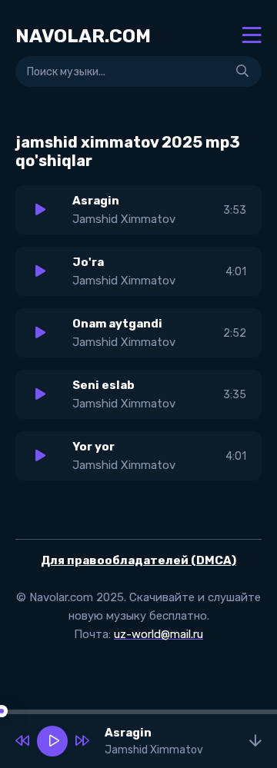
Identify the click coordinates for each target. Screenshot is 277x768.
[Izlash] (242, 71)
